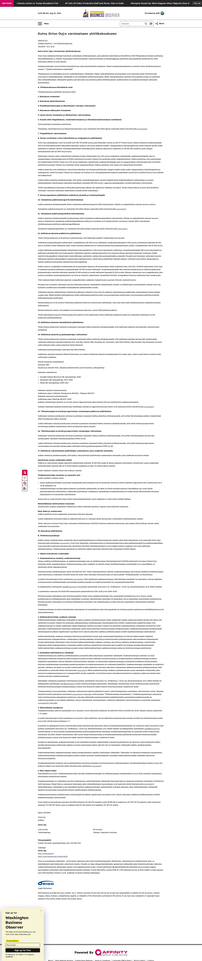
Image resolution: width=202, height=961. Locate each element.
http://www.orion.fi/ (46, 853)
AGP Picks (7, 3)
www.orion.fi (142, 129)
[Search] (145, 23)
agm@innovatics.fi (69, 587)
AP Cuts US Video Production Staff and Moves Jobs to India (94, 3)
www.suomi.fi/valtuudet (82, 694)
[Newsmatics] (24, 488)
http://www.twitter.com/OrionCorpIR (53, 856)
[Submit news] (24, 472)
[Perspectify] (24, 477)
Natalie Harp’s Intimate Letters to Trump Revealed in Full (30, 3)
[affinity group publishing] (24, 483)
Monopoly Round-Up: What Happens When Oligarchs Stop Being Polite (165, 3)
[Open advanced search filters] (150, 23)
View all (197, 3)
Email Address (12, 941)
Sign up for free (23, 950)
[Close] (41, 911)
